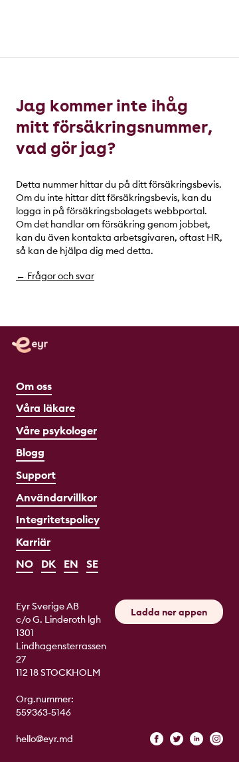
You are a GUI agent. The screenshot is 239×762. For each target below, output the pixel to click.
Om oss (34, 386)
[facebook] (156, 738)
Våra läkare (45, 407)
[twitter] (176, 738)
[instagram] (216, 738)
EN (71, 563)
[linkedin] (196, 738)
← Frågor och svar (55, 276)
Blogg (30, 452)
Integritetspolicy (58, 519)
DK (48, 563)
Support (36, 474)
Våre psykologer (56, 430)
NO (24, 563)
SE (92, 563)
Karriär (33, 541)
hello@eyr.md (44, 739)
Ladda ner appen (169, 612)
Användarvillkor (56, 497)
